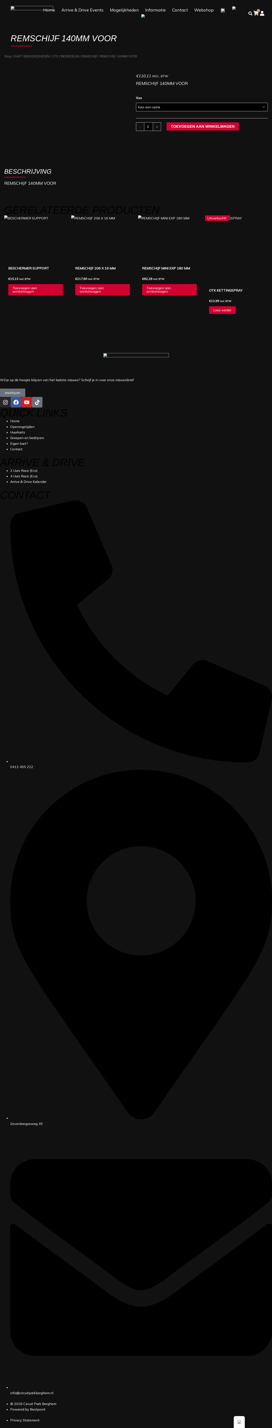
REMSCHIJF (90, 56)
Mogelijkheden (124, 10)
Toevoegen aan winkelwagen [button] (25, 289)
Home (49, 10)
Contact (180, 10)
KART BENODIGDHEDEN (32, 56)
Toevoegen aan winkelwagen (203, 126)
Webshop (204, 10)
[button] (239, 1422)
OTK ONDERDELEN (65, 56)
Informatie (155, 10)
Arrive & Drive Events (82, 10)
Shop (8, 56)
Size (139, 98)
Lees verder (222, 310)
